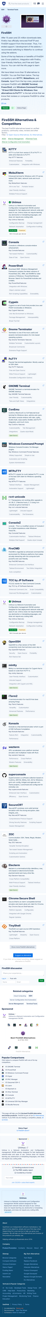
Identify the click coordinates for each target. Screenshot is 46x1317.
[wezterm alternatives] (4, 747)
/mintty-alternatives (9, 663)
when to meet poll (19, 1312)
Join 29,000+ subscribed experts (23, 1182)
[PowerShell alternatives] (4, 266)
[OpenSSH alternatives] (4, 642)
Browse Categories (9, 1258)
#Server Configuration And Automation (16, 142)
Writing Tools (31, 1293)
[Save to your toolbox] (6, 26)
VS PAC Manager (11, 1079)
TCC (4, 581)
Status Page (21, 108)
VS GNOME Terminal (12, 1067)
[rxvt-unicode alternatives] (4, 497)
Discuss (29, 1248)
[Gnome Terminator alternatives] (4, 330)
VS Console (9, 1095)
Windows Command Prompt (30, 87)
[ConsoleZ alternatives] (4, 523)
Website (5, 108)
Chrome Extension (9, 1264)
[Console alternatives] (4, 243)
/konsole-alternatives (9, 721)
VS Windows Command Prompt (16, 1073)
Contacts (21, 1248)
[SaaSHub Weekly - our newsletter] (35, 3)
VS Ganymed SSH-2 (12, 1082)
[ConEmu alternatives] (4, 410)
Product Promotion (10, 1248)
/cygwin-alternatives (9, 300)
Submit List (7, 1273)
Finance (35, 1296)
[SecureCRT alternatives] (4, 805)
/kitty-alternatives (8, 147)
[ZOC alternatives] (4, 835)
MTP (4, 472)
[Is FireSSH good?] (12, 107)
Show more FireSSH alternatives (23, 947)
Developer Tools (20, 1288)
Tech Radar (28, 1258)
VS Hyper (8, 1076)
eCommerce (17, 1293)
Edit (4, 103)
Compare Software (9, 1261)
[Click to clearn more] (23, 1202)
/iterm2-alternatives (9, 694)
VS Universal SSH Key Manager (16, 1101)
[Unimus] (4, 203)
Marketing (30, 1291)
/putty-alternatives (8, 356)
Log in (4, 978)
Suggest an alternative (23, 955)
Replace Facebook (30, 1261)
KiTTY (19, 78)
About (36, 1248)
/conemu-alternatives (9, 407)
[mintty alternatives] (4, 666)
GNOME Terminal (29, 84)
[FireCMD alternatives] (4, 549)
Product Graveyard (31, 1270)
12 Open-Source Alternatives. (18, 135)
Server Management (16, 1004)
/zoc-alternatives (8, 832)
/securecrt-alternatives (10, 803)
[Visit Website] (43, 172)
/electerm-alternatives (10, 863)
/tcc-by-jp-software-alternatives (13, 578)
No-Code (9, 1288)
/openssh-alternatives (10, 639)
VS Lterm (8, 1086)
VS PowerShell (10, 1070)
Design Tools (32, 1288)
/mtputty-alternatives (9, 469)
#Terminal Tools (31, 139)
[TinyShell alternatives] (4, 926)
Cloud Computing (20, 996)
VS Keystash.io (10, 1089)
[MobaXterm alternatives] (4, 173)
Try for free (13, 230)
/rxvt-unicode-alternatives (11, 494)
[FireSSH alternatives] (6, 19)
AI (3, 1288)
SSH (30, 996)
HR (24, 1293)
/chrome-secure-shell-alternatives (14, 896)
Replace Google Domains (33, 1277)
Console (5, 81)
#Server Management (16, 139)
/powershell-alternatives (10, 263)
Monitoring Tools (25, 1296)
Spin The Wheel (21, 1310)
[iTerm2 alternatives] (4, 696)
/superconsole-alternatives (11, 772)
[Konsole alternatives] (4, 724)
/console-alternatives (9, 240)
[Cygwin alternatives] (4, 303)
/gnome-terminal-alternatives (12, 384)
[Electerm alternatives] (4, 866)
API (41, 1248)
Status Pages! (8, 1267)
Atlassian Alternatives (31, 1267)
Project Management (10, 1296)
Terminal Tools (31, 1004)
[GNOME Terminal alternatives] (4, 386)
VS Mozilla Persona (12, 1104)
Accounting (7, 1293)
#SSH (4, 139)
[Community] (38, 3)
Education (6, 1299)
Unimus (22, 1147)
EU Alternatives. (36, 135)
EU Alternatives (38, 1115)
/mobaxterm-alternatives (11, 170)
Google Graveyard (30, 1273)
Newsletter (6, 1277)
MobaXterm (29, 78)
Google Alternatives (31, 1264)
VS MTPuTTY (10, 1098)
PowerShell (6, 87)
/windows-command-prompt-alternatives (17, 441)
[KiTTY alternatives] (4, 150)
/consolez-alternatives (10, 520)
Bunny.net (19, 1308)
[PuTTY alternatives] (4, 359)
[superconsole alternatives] (4, 775)
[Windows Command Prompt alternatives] (4, 444)
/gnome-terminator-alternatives (13, 327)
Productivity (21, 1291)
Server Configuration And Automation (23, 1000)
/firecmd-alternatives (9, 546)
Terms (27, 1304)
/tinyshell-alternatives (9, 923)
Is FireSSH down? (23, 1130)
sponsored (8, 1212)
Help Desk (11, 1291)
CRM (4, 1291)
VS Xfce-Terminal (11, 1092)
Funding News (8, 1270)
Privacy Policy (17, 1304)
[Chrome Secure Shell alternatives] (4, 899)
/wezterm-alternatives (10, 745)
